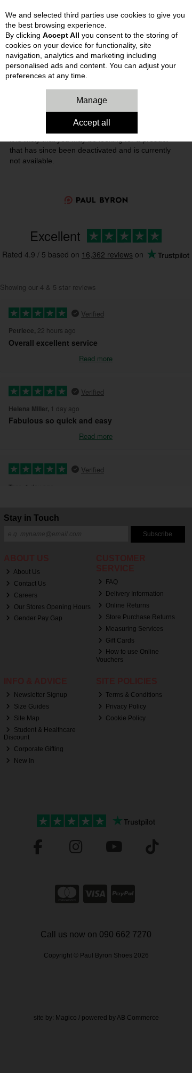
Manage (91, 100)
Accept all (91, 122)
